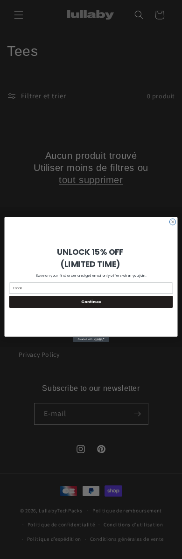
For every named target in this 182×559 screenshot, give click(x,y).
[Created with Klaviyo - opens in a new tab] (91, 339)
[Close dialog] (172, 222)
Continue (90, 302)
